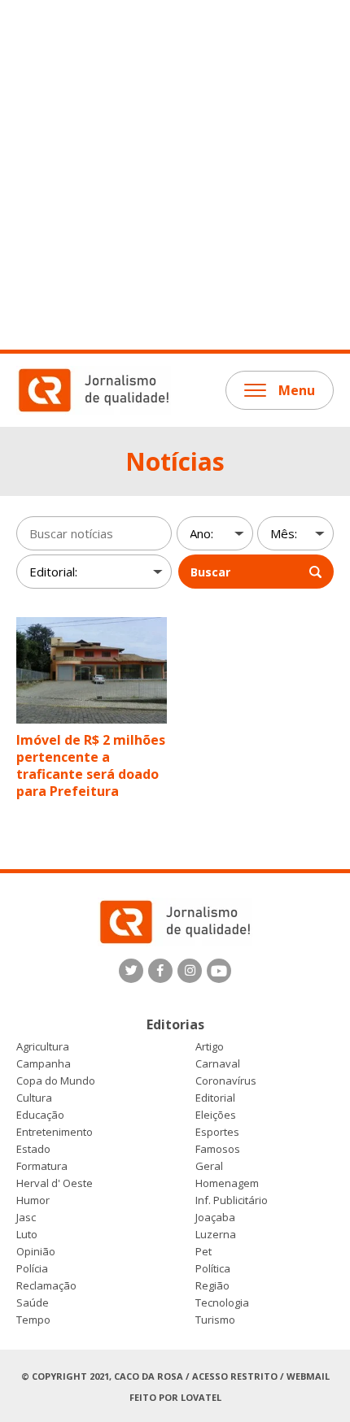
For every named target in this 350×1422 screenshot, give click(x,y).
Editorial (215, 1098)
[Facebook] (160, 971)
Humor (33, 1200)
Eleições (215, 1115)
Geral (209, 1166)
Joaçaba (215, 1217)
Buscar (210, 572)
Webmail (308, 1376)
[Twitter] (131, 971)
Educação (40, 1115)
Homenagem (227, 1183)
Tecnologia (222, 1303)
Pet (203, 1251)
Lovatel (201, 1397)
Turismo (215, 1320)
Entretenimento (54, 1132)
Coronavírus (225, 1081)
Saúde (32, 1303)
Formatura (42, 1166)
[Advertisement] (175, 175)
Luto (26, 1234)
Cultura (34, 1098)
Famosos (217, 1149)
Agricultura (42, 1046)
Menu (296, 390)
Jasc (26, 1217)
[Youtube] (219, 971)
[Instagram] (189, 971)
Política (212, 1268)
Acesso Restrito (235, 1376)
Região (212, 1286)
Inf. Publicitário (231, 1200)
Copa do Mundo (55, 1081)
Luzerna (215, 1234)
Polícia (32, 1268)
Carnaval (217, 1064)
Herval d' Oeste (54, 1183)
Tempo (33, 1320)
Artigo (209, 1046)
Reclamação (46, 1286)
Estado (33, 1149)
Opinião (35, 1251)
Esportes (217, 1132)
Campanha (43, 1064)
